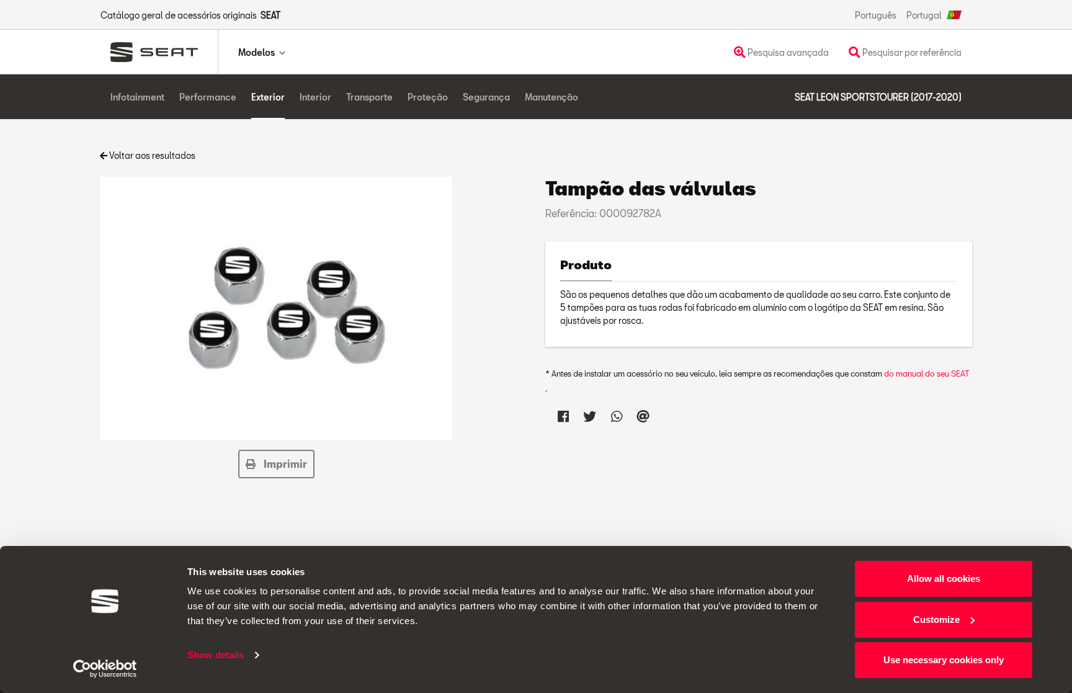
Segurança (486, 97)
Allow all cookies (943, 578)
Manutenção (551, 97)
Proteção (428, 97)
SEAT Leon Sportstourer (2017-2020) (878, 97)
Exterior (268, 97)
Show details (215, 655)
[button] (276, 464)
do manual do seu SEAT (927, 373)
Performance (207, 97)
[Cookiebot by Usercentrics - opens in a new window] (105, 668)
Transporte (369, 97)
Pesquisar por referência (911, 52)
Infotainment (137, 97)
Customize (936, 619)
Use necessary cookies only (943, 660)
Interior (315, 97)
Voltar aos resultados (151, 155)
